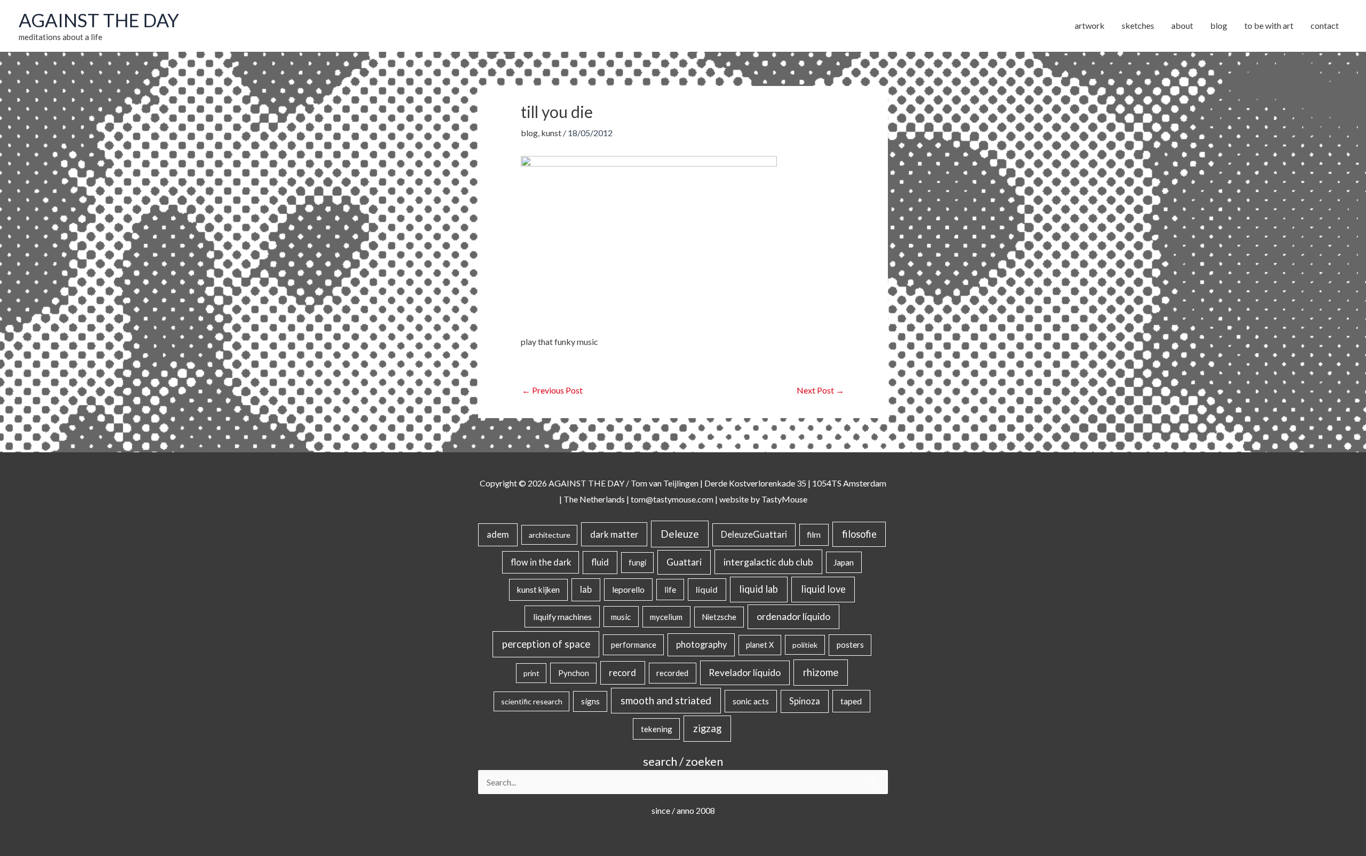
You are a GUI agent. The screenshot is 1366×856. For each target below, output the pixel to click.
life (670, 589)
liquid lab (758, 589)
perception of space (546, 644)
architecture (549, 534)
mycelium (666, 617)
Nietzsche (719, 617)
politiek (804, 644)
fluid (600, 562)
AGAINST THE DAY (99, 20)
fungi (637, 562)
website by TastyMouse (763, 499)
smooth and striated (666, 700)
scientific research (531, 701)
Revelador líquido (745, 672)
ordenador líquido (793, 616)
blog (529, 133)
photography (701, 644)
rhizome (820, 672)
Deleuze (680, 534)
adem (498, 534)
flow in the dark (541, 562)
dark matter (614, 534)
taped (851, 701)
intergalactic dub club (768, 562)
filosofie (859, 534)
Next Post (820, 390)
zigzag (707, 728)
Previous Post (552, 390)
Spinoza (804, 701)
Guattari (684, 562)
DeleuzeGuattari (754, 534)
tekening (656, 729)
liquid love (823, 589)
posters (850, 644)
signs (590, 701)
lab (586, 589)
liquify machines (562, 616)
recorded (672, 673)
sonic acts (751, 701)
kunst (551, 133)
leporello (628, 589)
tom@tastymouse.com (672, 499)
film (814, 534)
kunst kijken (538, 589)
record (622, 672)
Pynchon (573, 673)
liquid (707, 589)
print (531, 673)
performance (633, 644)
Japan (843, 562)
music (621, 617)
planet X (760, 644)
